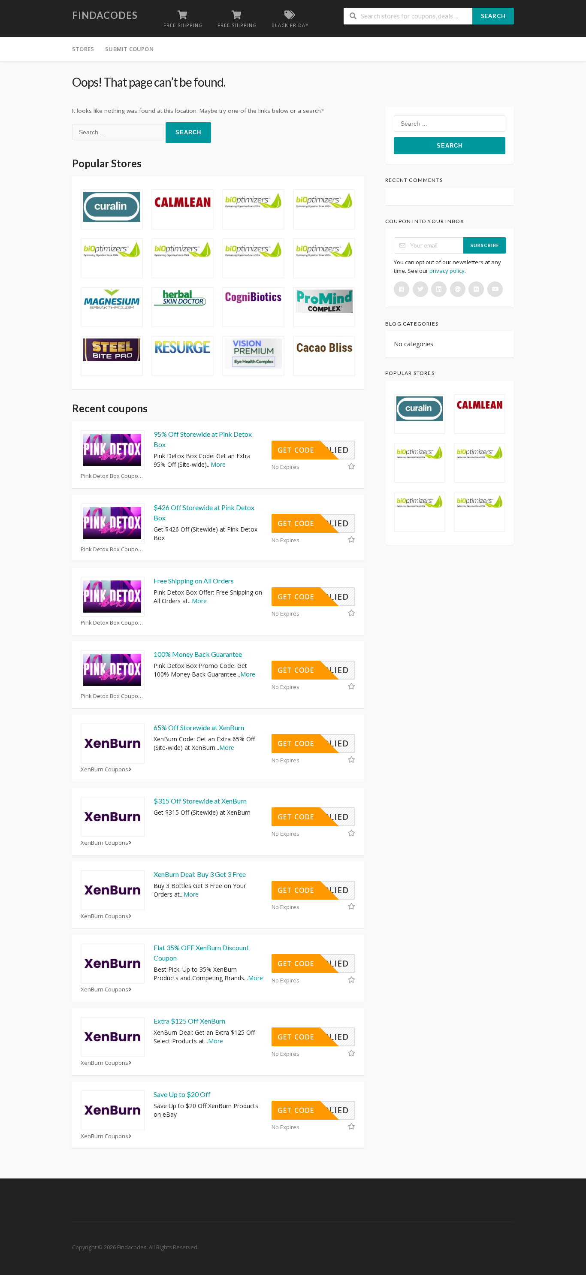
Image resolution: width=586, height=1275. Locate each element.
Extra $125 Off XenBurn (189, 1021)
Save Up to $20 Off (182, 1094)
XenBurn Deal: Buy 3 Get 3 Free (200, 874)
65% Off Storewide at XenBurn (199, 727)
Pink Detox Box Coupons (113, 476)
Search (493, 15)
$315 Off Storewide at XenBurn (200, 801)
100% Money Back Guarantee (198, 654)
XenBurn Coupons (104, 769)
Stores (83, 49)
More (218, 464)
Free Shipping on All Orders (194, 581)
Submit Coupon (129, 49)
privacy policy (447, 271)
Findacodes (105, 15)
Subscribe (485, 245)
